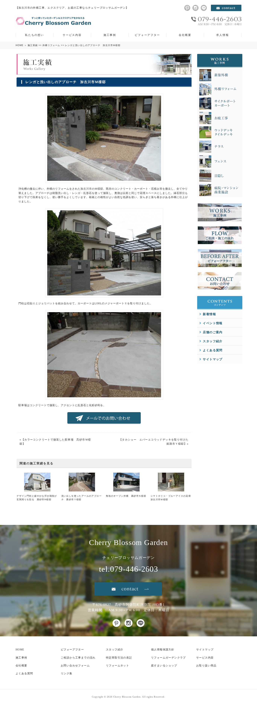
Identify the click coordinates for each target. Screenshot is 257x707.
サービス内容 (72, 34)
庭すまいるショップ (164, 665)
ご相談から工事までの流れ (78, 657)
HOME (20, 45)
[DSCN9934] (104, 397)
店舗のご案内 (212, 332)
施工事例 (109, 34)
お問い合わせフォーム (75, 665)
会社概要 (185, 34)
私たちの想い (34, 34)
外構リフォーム (51, 45)
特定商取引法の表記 (119, 657)
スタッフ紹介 (212, 341)
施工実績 (33, 45)
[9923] (104, 180)
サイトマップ (212, 359)
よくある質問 (212, 350)
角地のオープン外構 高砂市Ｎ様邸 (126, 496)
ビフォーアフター (147, 34)
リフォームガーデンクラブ (168, 657)
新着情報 (209, 314)
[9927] (104, 295)
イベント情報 (212, 323)
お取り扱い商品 (206, 665)
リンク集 (66, 673)
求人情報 (222, 34)
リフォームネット (117, 665)
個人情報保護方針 (162, 649)
